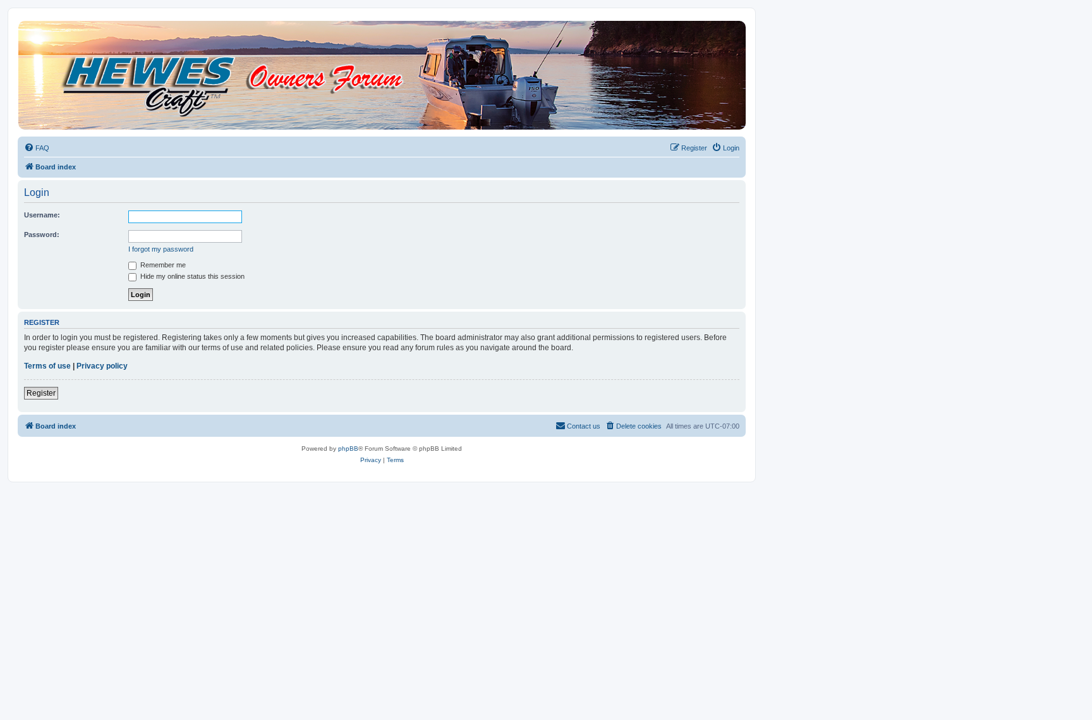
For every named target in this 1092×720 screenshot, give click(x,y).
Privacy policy (102, 366)
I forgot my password (160, 249)
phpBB (348, 448)
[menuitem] (36, 148)
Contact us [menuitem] (583, 426)
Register (41, 393)
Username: (42, 215)
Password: (41, 234)
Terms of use (47, 366)
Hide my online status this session (191, 276)
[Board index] (381, 75)
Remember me (162, 265)
